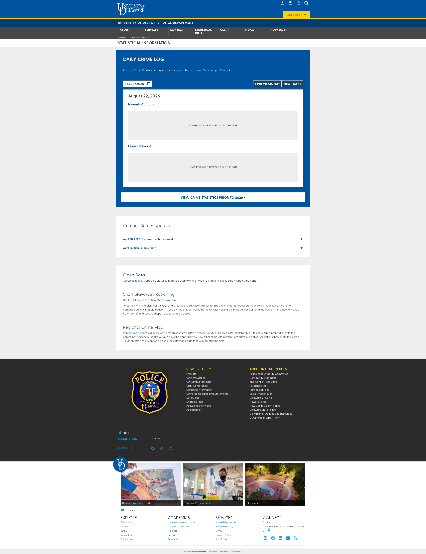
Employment (127, 539)
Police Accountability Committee (269, 373)
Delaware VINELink (261, 397)
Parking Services (259, 389)
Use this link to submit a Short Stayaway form (150, 299)
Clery (224, 29)
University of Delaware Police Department (155, 22)
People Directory (224, 526)
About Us (125, 522)
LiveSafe (191, 373)
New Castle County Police (265, 405)
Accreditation (194, 409)
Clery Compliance (197, 385)
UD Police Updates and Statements (207, 393)
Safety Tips (192, 397)
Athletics (125, 526)
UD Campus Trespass (198, 381)
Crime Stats (127, 439)
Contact (177, 29)
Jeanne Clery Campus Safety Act (212, 70)
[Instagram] (265, 538)
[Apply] (290, 3)
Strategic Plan (194, 401)
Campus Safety (223, 535)
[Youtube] (288, 538)
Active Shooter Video (198, 405)
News (249, 29)
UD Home (122, 38)
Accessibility (236, 551)
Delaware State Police (263, 409)
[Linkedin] (280, 538)
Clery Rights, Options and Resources (271, 413)
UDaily (124, 530)
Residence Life (258, 385)
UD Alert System (195, 377)
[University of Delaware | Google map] (269, 530)
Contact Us (269, 522)
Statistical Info (203, 31)
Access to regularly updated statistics (145, 280)
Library (171, 535)
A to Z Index (221, 539)
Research (173, 539)
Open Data (156, 438)
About (125, 29)
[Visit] (282, 3)
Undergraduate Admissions (182, 522)
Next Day (292, 84)
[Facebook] (273, 538)
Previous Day (268, 84)
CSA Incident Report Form (265, 417)
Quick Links (293, 14)
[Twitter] (295, 538)
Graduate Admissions (179, 526)
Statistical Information (199, 389)
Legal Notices (224, 551)
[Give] (298, 3)
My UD (218, 530)
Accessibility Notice (225, 522)
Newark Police (258, 401)
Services (151, 29)
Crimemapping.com (135, 332)
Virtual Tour (126, 535)
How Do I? (278, 29)
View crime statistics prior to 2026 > (213, 197)
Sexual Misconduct (261, 393)
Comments (213, 551)
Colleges (172, 530)
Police (132, 38)
